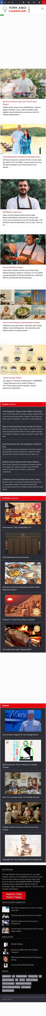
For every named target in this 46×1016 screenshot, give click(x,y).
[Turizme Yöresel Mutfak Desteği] (5, 966)
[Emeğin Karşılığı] (5, 945)
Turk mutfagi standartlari (11, 987)
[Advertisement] (23, 43)
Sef (17, 980)
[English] (28, 2)
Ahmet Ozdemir (8, 980)
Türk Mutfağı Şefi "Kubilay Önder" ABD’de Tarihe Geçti (22, 482)
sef (13, 976)
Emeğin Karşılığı (16, 944)
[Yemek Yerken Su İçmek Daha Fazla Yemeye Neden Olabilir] (5, 930)
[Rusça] (33, 2)
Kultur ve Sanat (31, 980)
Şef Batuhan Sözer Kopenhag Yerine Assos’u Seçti (21, 464)
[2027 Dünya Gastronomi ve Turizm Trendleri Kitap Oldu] (5, 909)
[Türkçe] (23, 2)
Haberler (9, 404)
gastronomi (6, 976)
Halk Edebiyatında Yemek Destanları (15, 557)
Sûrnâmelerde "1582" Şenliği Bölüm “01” (17, 527)
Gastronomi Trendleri (23, 983)
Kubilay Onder (21, 976)
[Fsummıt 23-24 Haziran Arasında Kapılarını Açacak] (23, 305)
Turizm (22, 980)
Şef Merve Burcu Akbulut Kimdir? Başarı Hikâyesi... (21, 446)
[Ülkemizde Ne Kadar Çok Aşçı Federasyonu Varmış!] (5, 959)
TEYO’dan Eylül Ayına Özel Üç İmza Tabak (26, 915)
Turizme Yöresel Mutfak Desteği (22, 965)
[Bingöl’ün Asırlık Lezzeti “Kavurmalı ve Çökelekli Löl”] (5, 923)
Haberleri (10, 498)
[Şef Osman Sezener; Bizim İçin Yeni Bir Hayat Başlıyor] (23, 84)
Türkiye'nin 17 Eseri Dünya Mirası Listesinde (18, 619)
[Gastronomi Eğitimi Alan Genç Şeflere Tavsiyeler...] (5, 951)
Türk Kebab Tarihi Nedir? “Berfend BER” (17, 649)
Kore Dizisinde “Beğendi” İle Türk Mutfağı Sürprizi (20, 734)
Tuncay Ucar (32, 976)
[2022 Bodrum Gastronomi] (23, 194)
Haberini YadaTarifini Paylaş (14, 895)
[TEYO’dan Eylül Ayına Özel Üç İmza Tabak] (5, 916)
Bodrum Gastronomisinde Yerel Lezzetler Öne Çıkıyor (22, 411)
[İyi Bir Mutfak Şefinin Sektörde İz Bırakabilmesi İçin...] (23, 139)
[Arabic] (39, 2)
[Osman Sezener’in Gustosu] (23, 249)
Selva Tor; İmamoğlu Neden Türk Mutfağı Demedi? (20, 797)
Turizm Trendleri (8, 983)
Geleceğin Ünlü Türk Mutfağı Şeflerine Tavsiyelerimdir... (22, 859)
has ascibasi (26, 987)
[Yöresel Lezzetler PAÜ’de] (23, 360)
